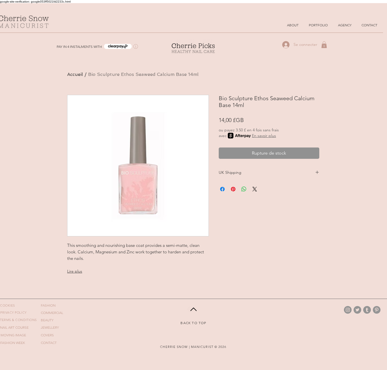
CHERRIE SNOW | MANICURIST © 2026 (193, 347)
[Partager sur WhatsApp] (244, 189)
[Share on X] (254, 189)
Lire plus (74, 271)
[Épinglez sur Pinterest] (233, 189)
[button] (118, 46)
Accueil (75, 74)
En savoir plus (264, 135)
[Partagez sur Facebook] (222, 189)
